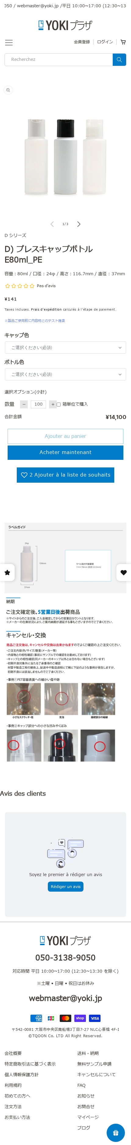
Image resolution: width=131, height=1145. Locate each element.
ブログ (83, 1128)
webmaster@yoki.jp (30, 6)
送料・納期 (88, 1053)
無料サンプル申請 (94, 1064)
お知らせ (85, 1096)
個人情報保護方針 (22, 1075)
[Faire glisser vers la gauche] (52, 224)
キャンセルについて (96, 1075)
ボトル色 (14, 362)
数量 (9, 404)
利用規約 (13, 1085)
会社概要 (13, 1053)
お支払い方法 (17, 1117)
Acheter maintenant (66, 452)
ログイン (105, 42)
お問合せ (85, 1107)
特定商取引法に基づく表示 (30, 1064)
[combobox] (65, 59)
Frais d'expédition (46, 309)
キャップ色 (17, 335)
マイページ (88, 1117)
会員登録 (82, 42)
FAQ (81, 1085)
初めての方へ (17, 1096)
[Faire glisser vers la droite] (79, 224)
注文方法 (13, 1107)
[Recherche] (119, 60)
